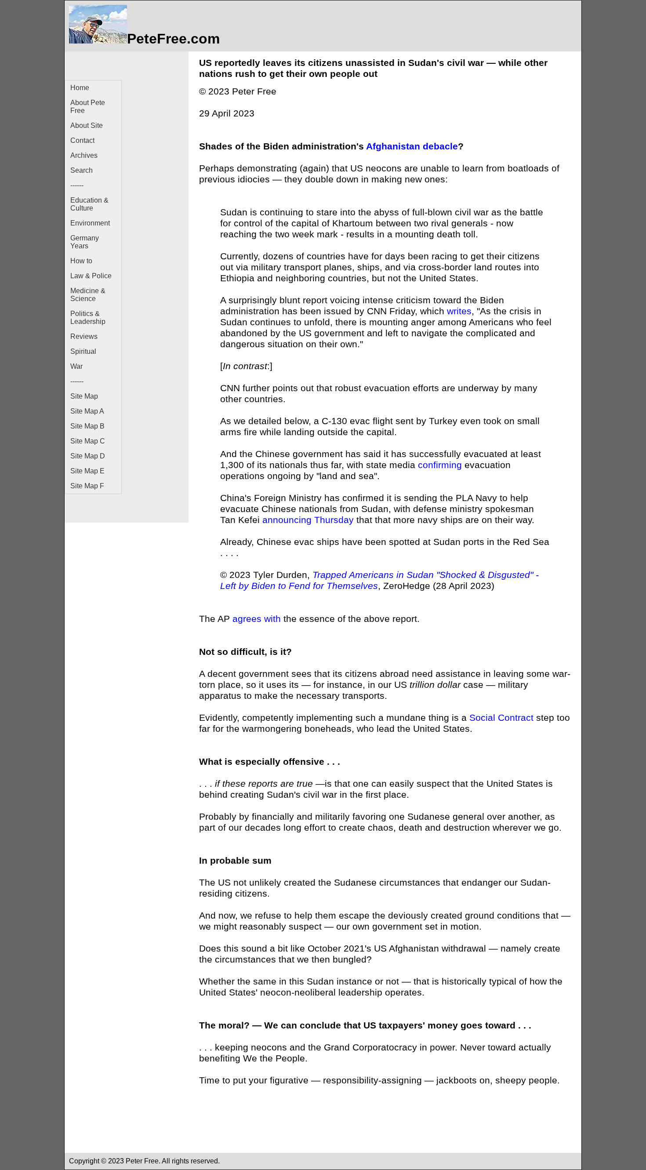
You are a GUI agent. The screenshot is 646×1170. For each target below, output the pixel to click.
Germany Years (84, 242)
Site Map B (87, 426)
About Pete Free (87, 106)
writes (459, 311)
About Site (86, 125)
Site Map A (87, 411)
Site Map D (87, 456)
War (76, 366)
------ (76, 185)
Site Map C (87, 441)
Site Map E (87, 471)
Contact (82, 140)
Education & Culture (89, 204)
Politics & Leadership (87, 317)
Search (81, 170)
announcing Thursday (308, 520)
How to (81, 261)
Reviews (84, 336)
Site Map (84, 396)
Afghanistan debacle (412, 146)
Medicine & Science (87, 294)
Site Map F (87, 486)
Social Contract (501, 717)
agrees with (256, 619)
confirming (440, 465)
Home (79, 87)
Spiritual (83, 351)
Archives (84, 155)
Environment (90, 223)
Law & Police (91, 276)
